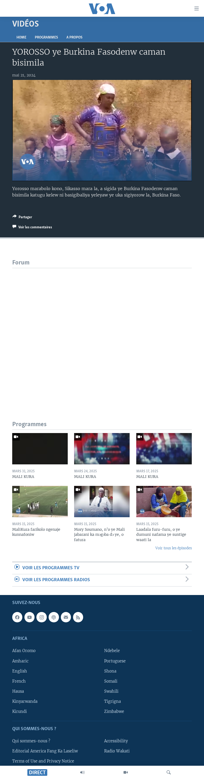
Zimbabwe (114, 711)
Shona (110, 671)
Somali (110, 681)
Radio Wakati (117, 751)
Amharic (20, 660)
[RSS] (78, 617)
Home (21, 38)
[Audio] (82, 772)
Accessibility (116, 741)
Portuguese (115, 660)
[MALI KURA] (40, 448)
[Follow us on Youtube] (29, 617)
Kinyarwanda (24, 701)
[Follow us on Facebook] (17, 617)
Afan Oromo (24, 650)
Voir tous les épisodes (173, 548)
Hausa (18, 691)
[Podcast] (54, 617)
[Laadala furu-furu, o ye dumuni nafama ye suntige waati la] (164, 501)
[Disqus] (102, 334)
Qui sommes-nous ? (31, 741)
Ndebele (112, 650)
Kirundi (19, 711)
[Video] (126, 772)
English (19, 671)
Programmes (46, 38)
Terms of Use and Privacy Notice (43, 761)
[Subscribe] (66, 617)
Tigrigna (112, 701)
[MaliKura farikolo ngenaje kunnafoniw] (40, 501)
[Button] (22, 218)
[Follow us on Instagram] (41, 617)
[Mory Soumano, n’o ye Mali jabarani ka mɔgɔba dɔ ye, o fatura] (102, 501)
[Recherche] (169, 772)
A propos (74, 38)
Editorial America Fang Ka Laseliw (45, 751)
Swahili (111, 691)
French (19, 681)
